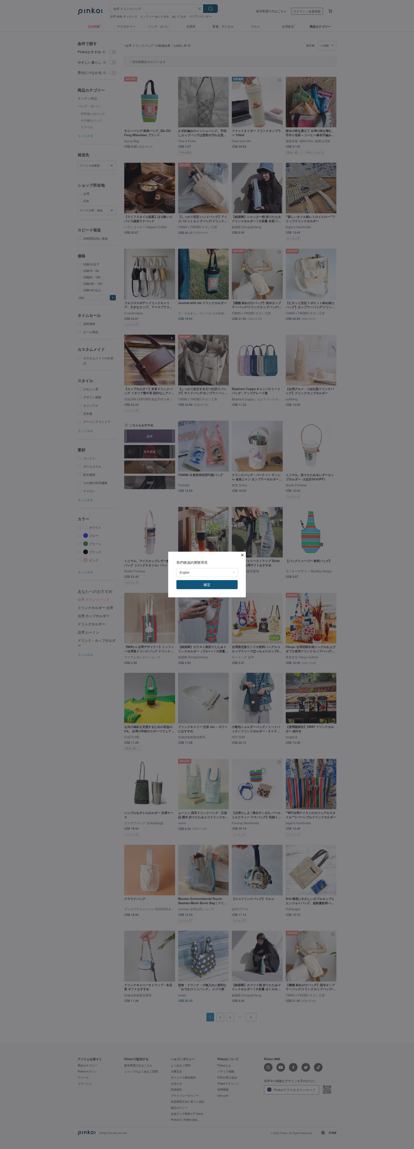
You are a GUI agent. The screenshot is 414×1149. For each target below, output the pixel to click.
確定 (207, 584)
